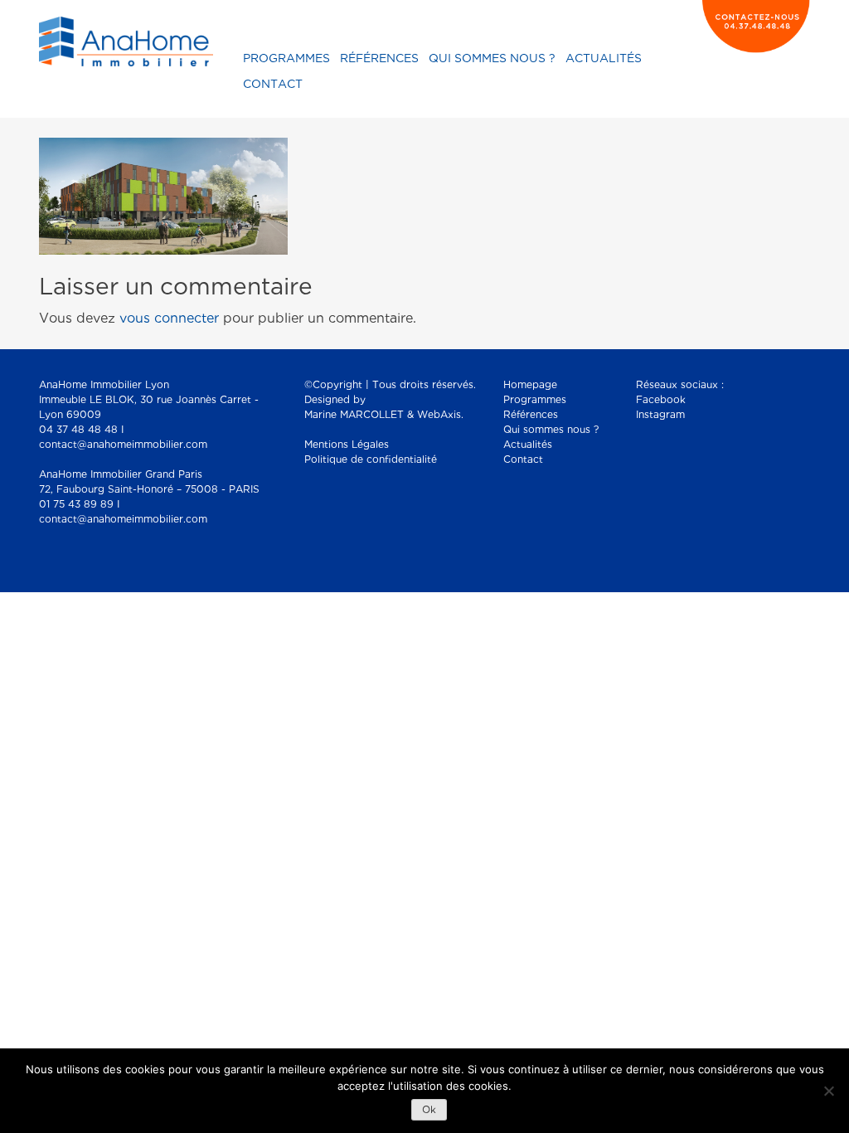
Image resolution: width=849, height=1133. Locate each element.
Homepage (530, 385)
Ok (429, 1110)
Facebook (661, 400)
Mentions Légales (346, 445)
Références (379, 59)
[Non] (828, 1090)
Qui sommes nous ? (492, 59)
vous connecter (169, 319)
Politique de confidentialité (370, 459)
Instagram (660, 415)
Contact (273, 85)
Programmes (286, 59)
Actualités (603, 59)
